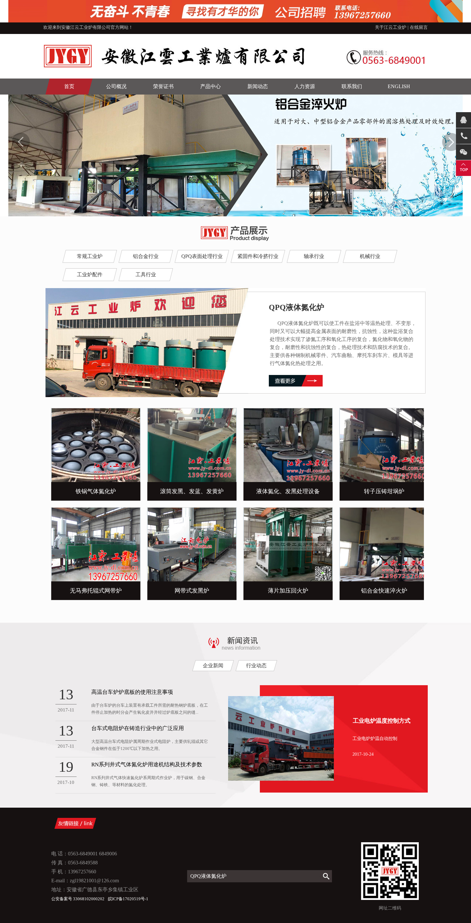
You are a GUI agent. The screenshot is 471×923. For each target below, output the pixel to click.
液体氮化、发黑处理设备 (275, 491)
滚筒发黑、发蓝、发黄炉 (179, 491)
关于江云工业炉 (390, 27)
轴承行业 (314, 256)
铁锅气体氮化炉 (82, 491)
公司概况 (116, 86)
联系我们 (352, 86)
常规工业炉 (90, 256)
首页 (69, 86)
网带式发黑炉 (178, 590)
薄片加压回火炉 (275, 590)
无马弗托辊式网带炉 (83, 590)
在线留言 (419, 27)
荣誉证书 (163, 86)
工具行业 (146, 274)
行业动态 (256, 665)
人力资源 (304, 86)
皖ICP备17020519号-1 (128, 898)
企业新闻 (213, 665)
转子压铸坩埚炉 (371, 491)
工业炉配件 (90, 274)
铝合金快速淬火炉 (371, 590)
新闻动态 (257, 86)
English (399, 86)
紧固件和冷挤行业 (257, 256)
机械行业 (370, 256)
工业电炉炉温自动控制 (374, 738)
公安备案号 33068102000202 (78, 898)
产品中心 (210, 86)
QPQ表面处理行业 (202, 256)
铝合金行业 (146, 256)
